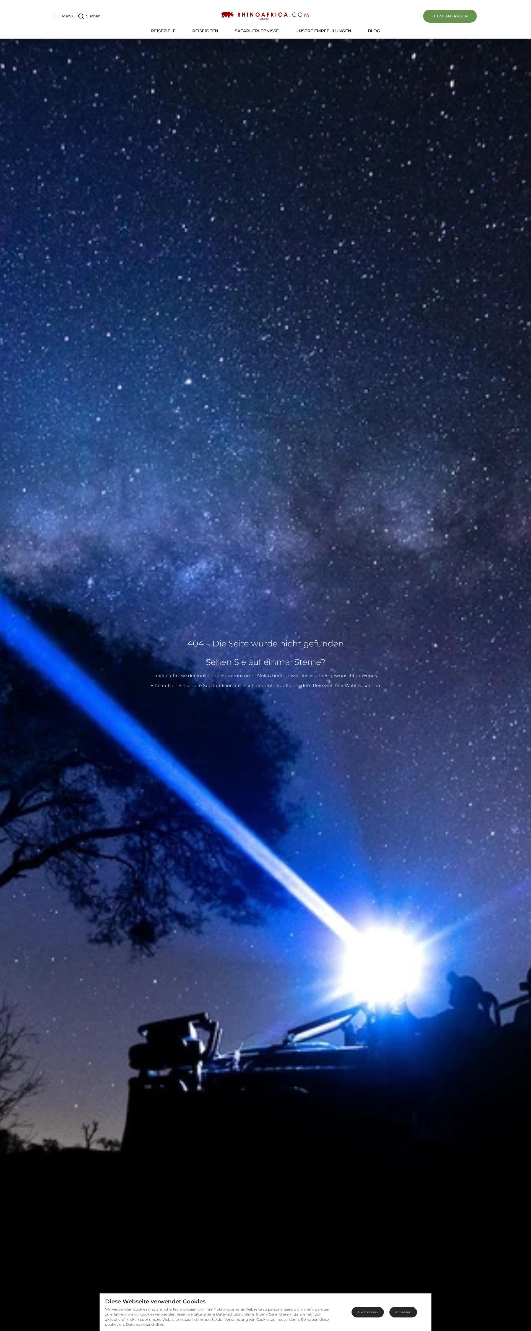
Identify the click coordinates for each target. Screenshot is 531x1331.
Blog (374, 30)
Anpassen (403, 1312)
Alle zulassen (367, 1312)
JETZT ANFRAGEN (450, 16)
